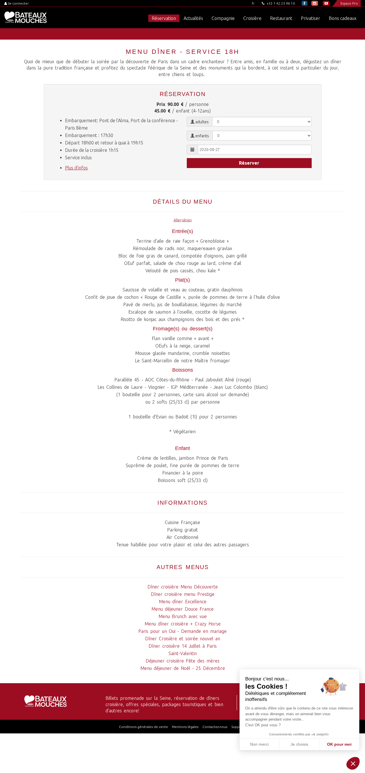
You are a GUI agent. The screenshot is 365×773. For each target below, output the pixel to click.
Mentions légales (185, 727)
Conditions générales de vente (143, 727)
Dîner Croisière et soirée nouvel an (182, 638)
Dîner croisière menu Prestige (182, 594)
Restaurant (281, 18)
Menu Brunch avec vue (183, 616)
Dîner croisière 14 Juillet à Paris (183, 646)
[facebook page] (304, 3)
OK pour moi (339, 744)
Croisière (252, 18)
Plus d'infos (76, 167)
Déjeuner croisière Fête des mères (183, 660)
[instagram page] (314, 3)
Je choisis (299, 744)
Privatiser (310, 18)
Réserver (249, 162)
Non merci (259, 744)
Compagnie (223, 18)
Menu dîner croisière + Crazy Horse (183, 623)
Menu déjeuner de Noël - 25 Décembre (182, 668)
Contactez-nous (214, 727)
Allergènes (183, 220)
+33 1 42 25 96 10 (280, 3)
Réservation (164, 18)
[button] (353, 763)
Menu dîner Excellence (182, 601)
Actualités (193, 18)
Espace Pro (349, 3)
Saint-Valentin (183, 653)
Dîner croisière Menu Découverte (182, 586)
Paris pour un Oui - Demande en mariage (182, 631)
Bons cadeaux (342, 18)
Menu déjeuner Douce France (182, 609)
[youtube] (326, 3)
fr (253, 3)
